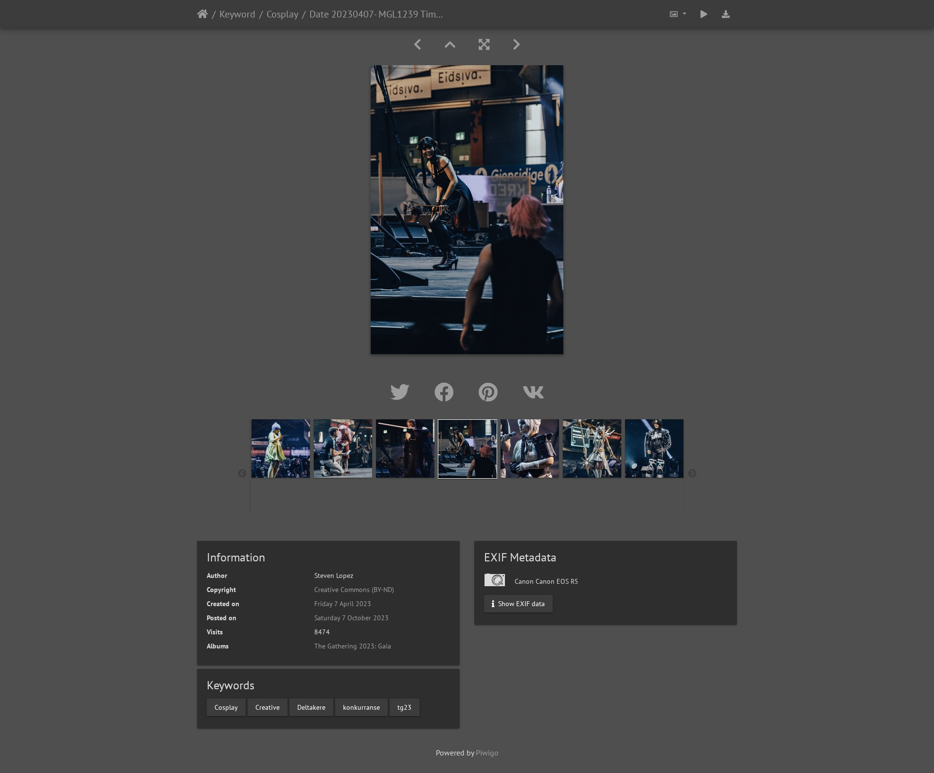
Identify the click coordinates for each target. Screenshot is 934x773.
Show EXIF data (520, 603)
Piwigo (487, 752)
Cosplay (282, 14)
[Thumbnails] (450, 44)
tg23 (404, 706)
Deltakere (311, 706)
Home (202, 14)
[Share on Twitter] (402, 392)
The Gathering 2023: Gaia (352, 646)
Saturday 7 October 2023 (351, 617)
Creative (267, 706)
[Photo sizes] (678, 14)
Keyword (237, 14)
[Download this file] (726, 14)
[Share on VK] (533, 392)
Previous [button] (242, 474)
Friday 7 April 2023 (342, 603)
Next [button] (692, 474)
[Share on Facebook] (447, 392)
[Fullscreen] (484, 44)
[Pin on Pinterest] (491, 392)
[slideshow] (704, 14)
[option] (281, 448)
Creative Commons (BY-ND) (354, 589)
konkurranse (361, 706)
